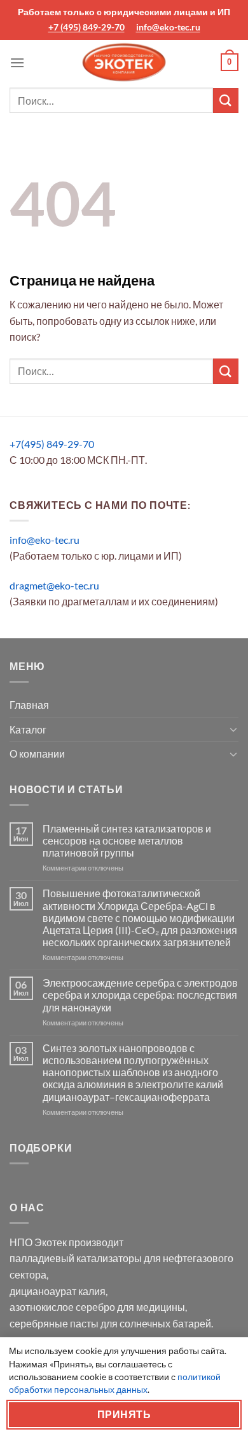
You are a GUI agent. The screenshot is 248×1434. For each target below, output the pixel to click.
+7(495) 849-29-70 (52, 444)
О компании (37, 753)
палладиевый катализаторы (76, 1258)
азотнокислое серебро (62, 1307)
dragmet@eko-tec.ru (54, 585)
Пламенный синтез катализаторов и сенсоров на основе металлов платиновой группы (127, 840)
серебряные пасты (54, 1323)
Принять (124, 1414)
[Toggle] (233, 729)
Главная (29, 705)
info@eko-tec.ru (168, 27)
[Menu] (17, 62)
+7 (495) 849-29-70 (86, 27)
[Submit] (225, 100)
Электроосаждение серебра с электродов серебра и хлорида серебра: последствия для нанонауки (140, 995)
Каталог (28, 729)
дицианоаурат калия (58, 1291)
